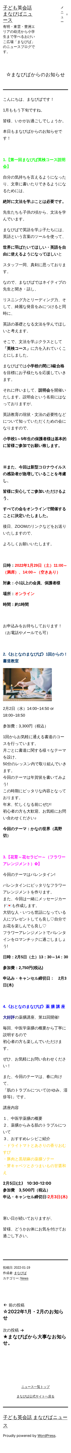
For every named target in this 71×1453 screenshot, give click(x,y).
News (24, 1278)
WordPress (46, 1435)
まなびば (20, 1273)
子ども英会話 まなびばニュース (18, 14)
